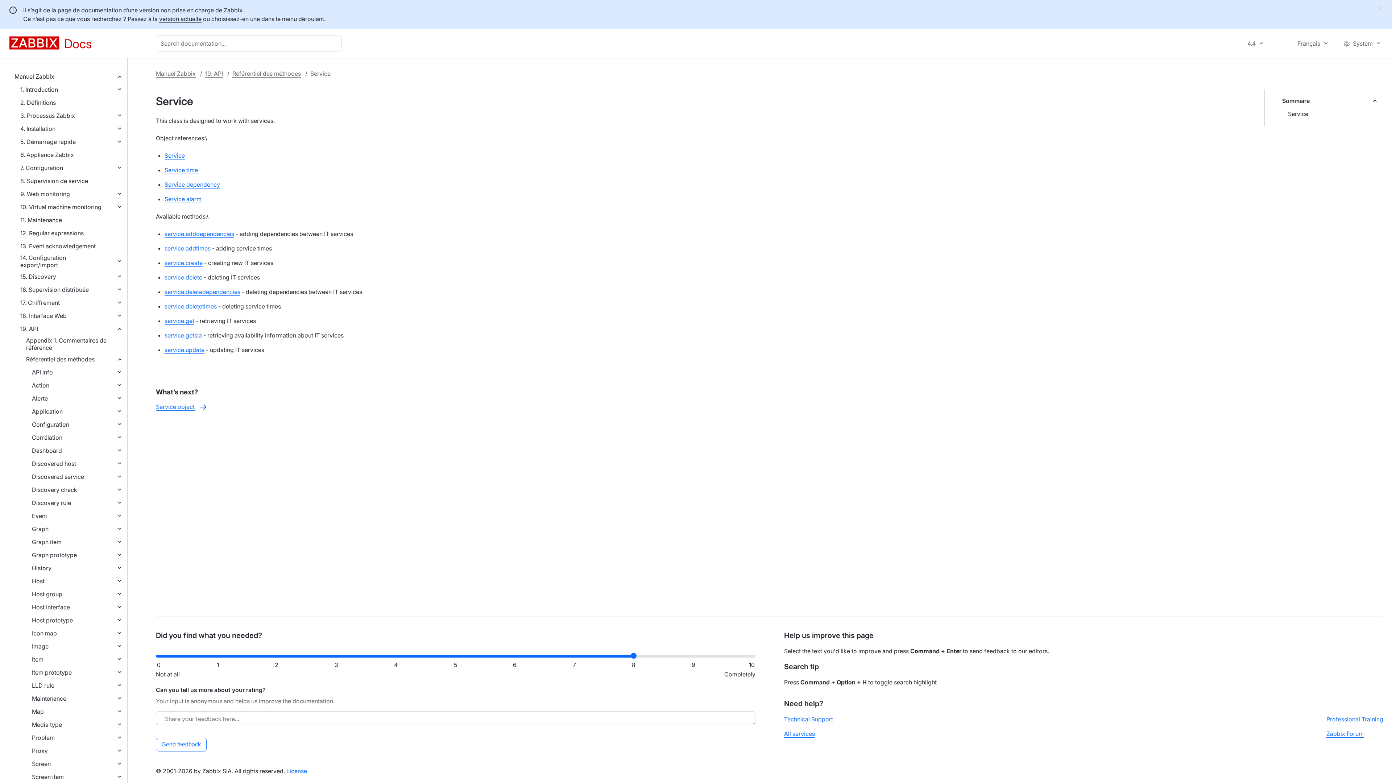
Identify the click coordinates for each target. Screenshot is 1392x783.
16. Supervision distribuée (54, 289)
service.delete (183, 277)
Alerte (40, 398)
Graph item (47, 542)
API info (42, 372)
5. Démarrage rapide (48, 141)
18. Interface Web (43, 315)
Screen (41, 763)
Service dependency (192, 184)
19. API (29, 328)
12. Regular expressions (52, 233)
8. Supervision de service (54, 181)
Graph (40, 529)
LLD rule (43, 685)
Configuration (50, 424)
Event (39, 515)
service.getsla (183, 335)
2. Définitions (38, 102)
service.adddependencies (199, 233)
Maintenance (49, 698)
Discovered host (54, 463)
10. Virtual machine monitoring (61, 207)
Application (47, 411)
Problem (43, 737)
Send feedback (181, 744)
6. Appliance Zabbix (47, 154)
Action (40, 385)
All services (799, 733)
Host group (47, 594)
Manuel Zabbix (34, 76)
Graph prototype (54, 555)
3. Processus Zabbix (47, 115)
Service (1298, 113)
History (41, 568)
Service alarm (183, 199)
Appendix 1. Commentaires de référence (66, 344)
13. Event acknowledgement (58, 246)
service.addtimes (188, 248)
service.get (179, 320)
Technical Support (808, 719)
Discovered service (58, 476)
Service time (181, 170)
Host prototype (52, 620)
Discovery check (54, 489)
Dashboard (47, 450)
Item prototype (52, 672)
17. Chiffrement (40, 302)
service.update (184, 349)
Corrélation (47, 437)
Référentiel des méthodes (60, 359)
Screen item (48, 776)
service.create (184, 262)
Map (38, 711)
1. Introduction (39, 89)
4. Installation (37, 128)
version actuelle (180, 18)
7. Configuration (41, 167)
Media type (47, 724)
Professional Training (1354, 719)
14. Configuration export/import (43, 261)
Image (40, 646)
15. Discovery (38, 276)
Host (38, 581)
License (296, 771)
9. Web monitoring (45, 194)
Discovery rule (51, 502)
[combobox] (250, 43)
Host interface (51, 607)
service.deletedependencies (202, 291)
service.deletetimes (191, 306)
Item (38, 659)
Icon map (44, 633)
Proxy (40, 750)
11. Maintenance (41, 220)
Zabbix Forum (1345, 733)
